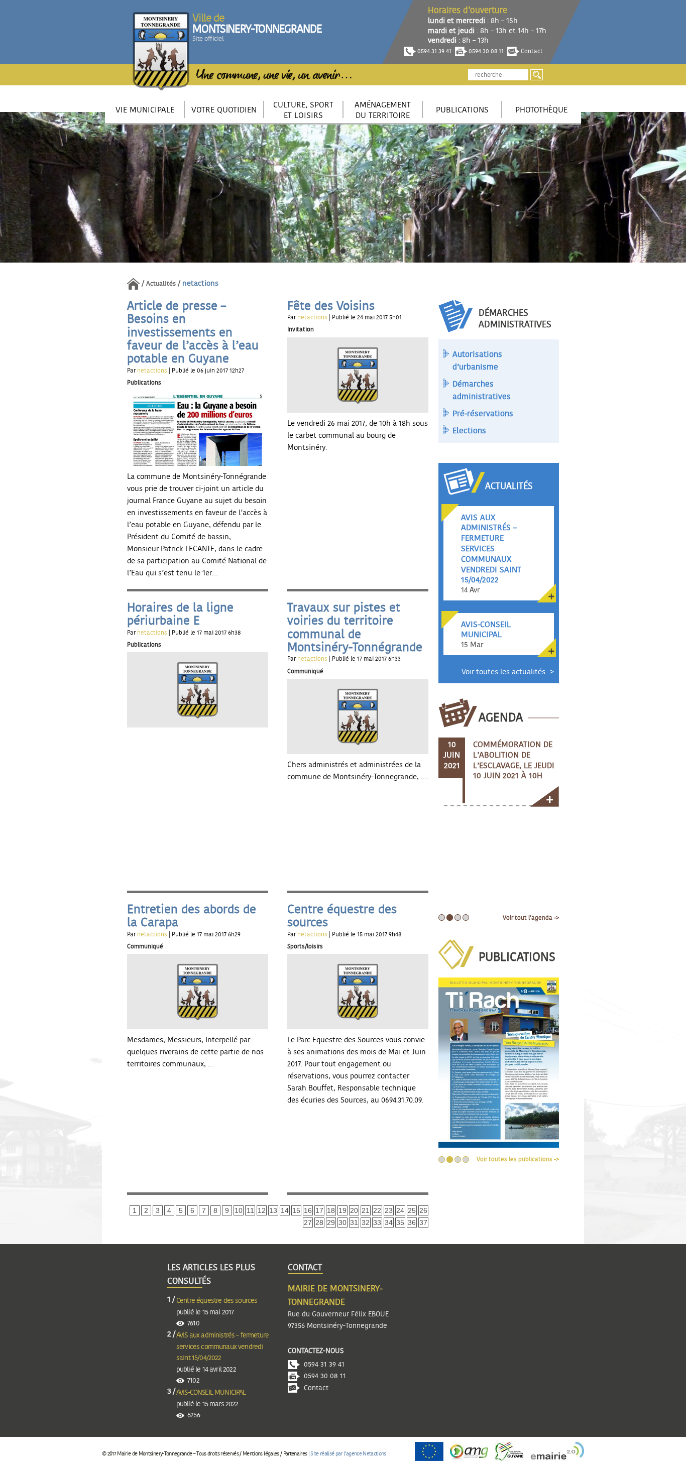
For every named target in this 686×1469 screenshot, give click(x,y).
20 (354, 1210)
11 (250, 1210)
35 (400, 1222)
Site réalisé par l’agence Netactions (348, 1453)
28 (319, 1222)
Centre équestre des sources (216, 1300)
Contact (531, 51)
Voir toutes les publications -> (518, 1159)
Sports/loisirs (305, 946)
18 (331, 1210)
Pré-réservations (482, 414)
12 (262, 1210)
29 (331, 1222)
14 (285, 1210)
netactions (153, 371)
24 (400, 1210)
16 (308, 1210)
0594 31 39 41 (433, 51)
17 (319, 1210)
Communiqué (305, 671)
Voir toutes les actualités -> (508, 672)
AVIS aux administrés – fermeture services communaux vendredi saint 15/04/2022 (222, 1347)
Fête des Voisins (331, 306)
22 (377, 1210)
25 (412, 1210)
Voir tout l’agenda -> (531, 918)
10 (239, 1210)
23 (389, 1210)
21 (366, 1210)
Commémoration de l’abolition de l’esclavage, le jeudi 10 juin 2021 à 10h (513, 760)
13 (273, 1210)
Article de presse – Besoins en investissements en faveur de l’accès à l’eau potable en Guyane (193, 332)
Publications (144, 383)
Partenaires (295, 1453)
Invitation (300, 329)
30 (342, 1222)
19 (342, 1210)
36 (412, 1222)
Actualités (161, 284)
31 (354, 1222)
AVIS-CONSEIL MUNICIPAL (211, 1392)
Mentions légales (261, 1453)
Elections (469, 431)
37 (423, 1222)
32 (366, 1222)
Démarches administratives (481, 390)
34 (389, 1222)
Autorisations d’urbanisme (477, 361)
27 (308, 1222)
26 (423, 1210)
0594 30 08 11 (485, 51)
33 (377, 1222)
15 (296, 1210)
